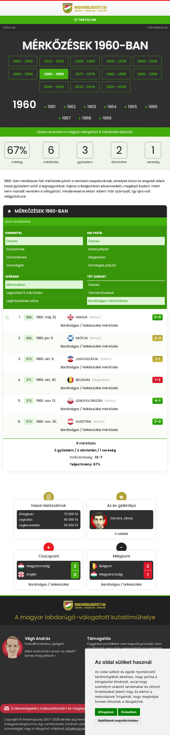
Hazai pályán (98, 249)
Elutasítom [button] (129, 712)
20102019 (85, 87)
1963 (90, 107)
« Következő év (157, 27)
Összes (12, 241)
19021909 (23, 61)
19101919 (54, 61)
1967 (65, 118)
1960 (24, 105)
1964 (110, 107)
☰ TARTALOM (85, 19)
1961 (50, 107)
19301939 (116, 61)
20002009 (54, 87)
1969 (105, 118)
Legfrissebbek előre (22, 300)
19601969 (54, 74)
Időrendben (15, 284)
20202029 (116, 87)
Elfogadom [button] (106, 712)
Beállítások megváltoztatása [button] (118, 720)
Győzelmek (15, 249)
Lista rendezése (17, 221)
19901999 (147, 74)
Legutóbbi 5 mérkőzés (24, 292)
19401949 (147, 61)
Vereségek (15, 265)
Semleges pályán (102, 265)
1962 (70, 107)
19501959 (23, 74)
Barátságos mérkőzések (108, 300)
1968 (85, 118)
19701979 (85, 74)
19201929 (85, 61)
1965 (131, 107)
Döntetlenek (16, 257)
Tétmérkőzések (101, 292)
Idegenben (97, 257)
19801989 (116, 74)
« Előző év (9, 27)
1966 (151, 107)
